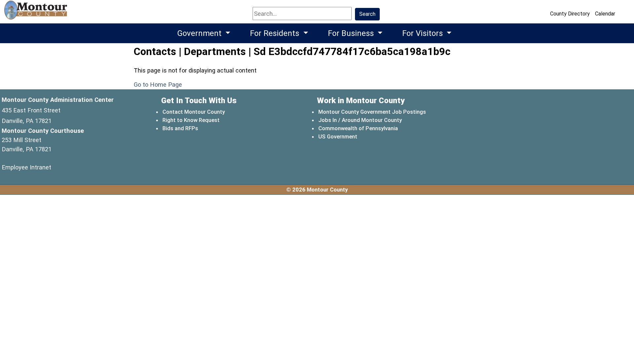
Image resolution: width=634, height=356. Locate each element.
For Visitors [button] (423, 33)
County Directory (570, 14)
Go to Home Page (158, 84)
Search (367, 14)
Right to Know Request (191, 120)
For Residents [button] (275, 33)
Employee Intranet (26, 167)
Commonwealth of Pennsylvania (358, 128)
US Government (338, 136)
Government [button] (200, 33)
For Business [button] (352, 33)
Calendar (605, 14)
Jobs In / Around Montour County (360, 120)
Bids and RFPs (180, 128)
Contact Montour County (193, 111)
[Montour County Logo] (36, 13)
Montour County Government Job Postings (372, 111)
